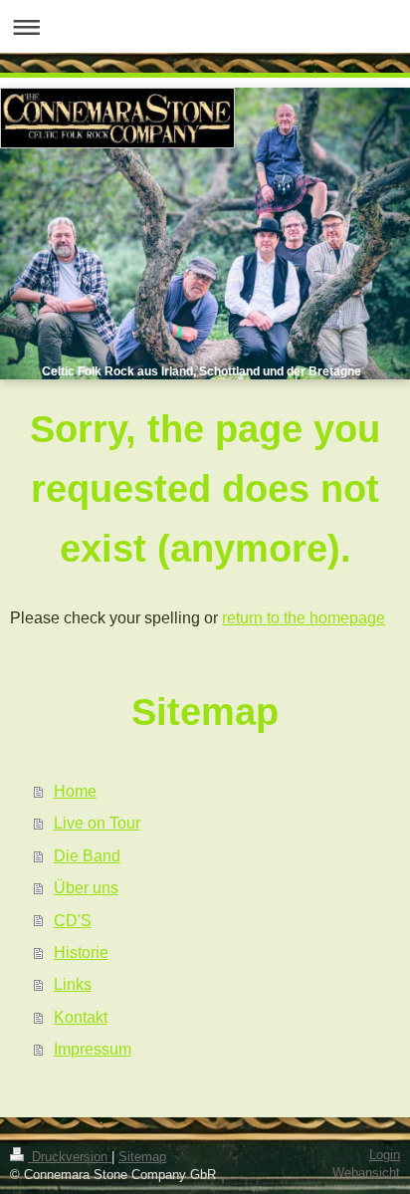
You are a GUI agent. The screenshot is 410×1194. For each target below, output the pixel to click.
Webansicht (366, 1173)
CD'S (73, 920)
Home (75, 791)
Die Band (87, 855)
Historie (81, 952)
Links (73, 984)
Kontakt (80, 1017)
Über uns (86, 887)
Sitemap (142, 1157)
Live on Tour (97, 823)
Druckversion (69, 1157)
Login (384, 1155)
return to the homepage (303, 617)
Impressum (92, 1049)
